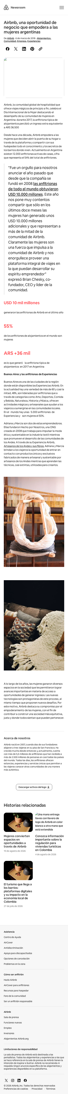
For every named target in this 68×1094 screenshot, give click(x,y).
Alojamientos (44, 38)
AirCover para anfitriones (16, 985)
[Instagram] (12, 1080)
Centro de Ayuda (12, 937)
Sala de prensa (11, 1017)
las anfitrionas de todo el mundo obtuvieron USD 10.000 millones (33, 189)
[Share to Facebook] (7, 49)
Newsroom (18, 7)
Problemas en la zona (14, 964)
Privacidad (37, 1088)
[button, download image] (57, 64)
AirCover (8, 942)
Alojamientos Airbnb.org (16, 1038)
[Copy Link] (40, 49)
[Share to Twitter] (16, 49)
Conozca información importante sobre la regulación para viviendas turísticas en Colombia (49, 843)
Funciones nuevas (13, 1022)
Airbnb (10, 38)
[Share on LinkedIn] (24, 49)
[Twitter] (6, 1080)
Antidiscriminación (13, 947)
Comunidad (10, 41)
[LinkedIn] (19, 1080)
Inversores (9, 1033)
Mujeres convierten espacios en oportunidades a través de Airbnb (17, 841)
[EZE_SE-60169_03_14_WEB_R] (34, 78)
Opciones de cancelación (17, 958)
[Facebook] (25, 1080)
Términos (50, 1088)
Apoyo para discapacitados (18, 953)
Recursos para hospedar (16, 990)
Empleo (8, 1028)
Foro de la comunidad (15, 996)
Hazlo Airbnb (10, 979)
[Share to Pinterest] (32, 49)
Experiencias (33, 41)
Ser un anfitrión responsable (18, 1001)
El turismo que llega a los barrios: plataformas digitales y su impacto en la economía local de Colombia (18, 892)
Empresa (21, 41)
